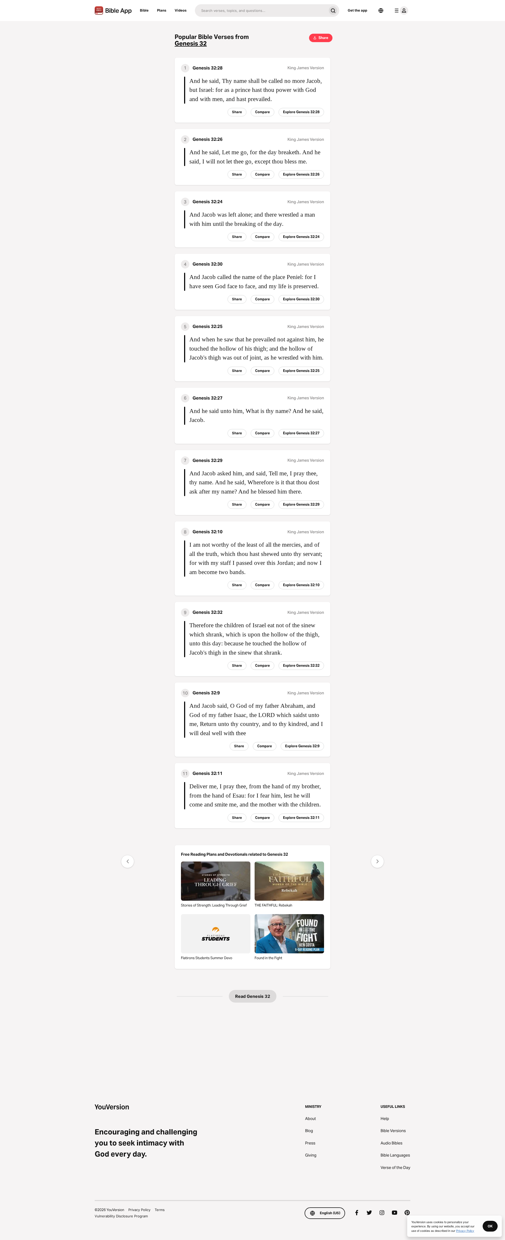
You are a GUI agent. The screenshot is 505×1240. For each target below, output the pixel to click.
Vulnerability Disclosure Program (121, 1216)
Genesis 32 (191, 43)
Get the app (357, 10)
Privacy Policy (139, 1210)
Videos (180, 10)
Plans (161, 10)
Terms (160, 1210)
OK (490, 1226)
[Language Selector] (381, 10)
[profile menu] (400, 10)
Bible (144, 10)
